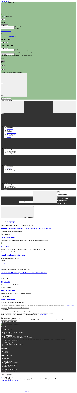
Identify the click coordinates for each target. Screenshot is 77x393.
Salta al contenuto (5, 1)
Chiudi (2, 61)
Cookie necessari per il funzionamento (10, 318)
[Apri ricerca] (64, 107)
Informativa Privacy (8, 361)
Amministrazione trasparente (10, 369)
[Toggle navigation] (12, 107)
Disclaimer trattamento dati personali (9, 380)
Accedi (2, 19)
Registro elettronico (8, 290)
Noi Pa (3, 264)
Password (17, 28)
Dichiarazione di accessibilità (10, 364)
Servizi (58, 192)
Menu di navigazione (28, 217)
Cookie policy (7, 358)
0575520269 (9, 335)
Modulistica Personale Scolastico (13, 255)
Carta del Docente (8, 237)
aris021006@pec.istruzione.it (19, 337)
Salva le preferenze (12, 321)
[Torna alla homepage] (38, 100)
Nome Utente (18, 26)
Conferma (8, 98)
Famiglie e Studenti (11, 221)
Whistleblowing (7, 366)
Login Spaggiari (39, 52)
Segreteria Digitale (8, 299)
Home (58, 191)
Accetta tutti (23, 307)
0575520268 (9, 333)
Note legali (6, 359)
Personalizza (4, 307)
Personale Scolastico (11, 222)
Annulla (2, 98)
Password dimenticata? (6, 31)
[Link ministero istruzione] (7, 2)
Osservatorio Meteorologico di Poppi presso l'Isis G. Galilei (24, 273)
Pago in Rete (5, 282)
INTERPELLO (6, 246)
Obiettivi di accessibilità (9, 365)
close (2, 113)
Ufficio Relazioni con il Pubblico (11, 362)
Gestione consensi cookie (10, 368)
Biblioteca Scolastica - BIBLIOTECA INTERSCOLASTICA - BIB (26, 228)
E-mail (16, 50)
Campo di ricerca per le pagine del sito (10, 201)
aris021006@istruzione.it (19, 336)
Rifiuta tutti (12, 307)
